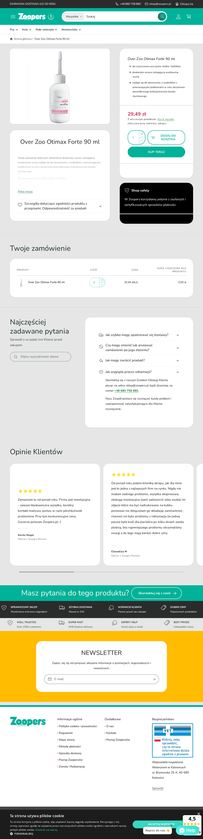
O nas (110, 726)
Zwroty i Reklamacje (72, 766)
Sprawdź (157, 788)
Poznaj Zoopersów (71, 760)
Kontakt (111, 733)
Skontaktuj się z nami (154, 593)
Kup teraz (156, 152)
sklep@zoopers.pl (160, 4)
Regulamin (66, 733)
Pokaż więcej (25, 191)
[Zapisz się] (154, 679)
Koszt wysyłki (166, 119)
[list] (101, 516)
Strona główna (23, 39)
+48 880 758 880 (130, 4)
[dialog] (101, 824)
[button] (13, 16)
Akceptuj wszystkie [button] (161, 824)
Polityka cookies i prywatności (78, 726)
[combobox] (126, 16)
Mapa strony (67, 740)
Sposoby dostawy (70, 753)
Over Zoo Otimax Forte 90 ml (51, 39)
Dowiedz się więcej (46, 829)
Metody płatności (70, 746)
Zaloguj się (186, 4)
